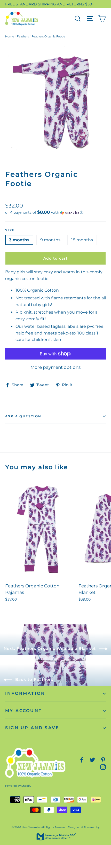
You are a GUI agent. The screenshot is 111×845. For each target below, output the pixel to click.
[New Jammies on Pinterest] (103, 759)
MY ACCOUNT (23, 710)
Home (9, 36)
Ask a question (23, 416)
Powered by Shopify (18, 785)
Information (25, 693)
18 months (82, 239)
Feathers (23, 36)
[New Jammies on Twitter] (92, 759)
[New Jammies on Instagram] (103, 766)
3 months (19, 239)
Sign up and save (32, 727)
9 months (50, 239)
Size (10, 230)
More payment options (55, 367)
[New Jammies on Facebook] (82, 759)
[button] (55, 212)
